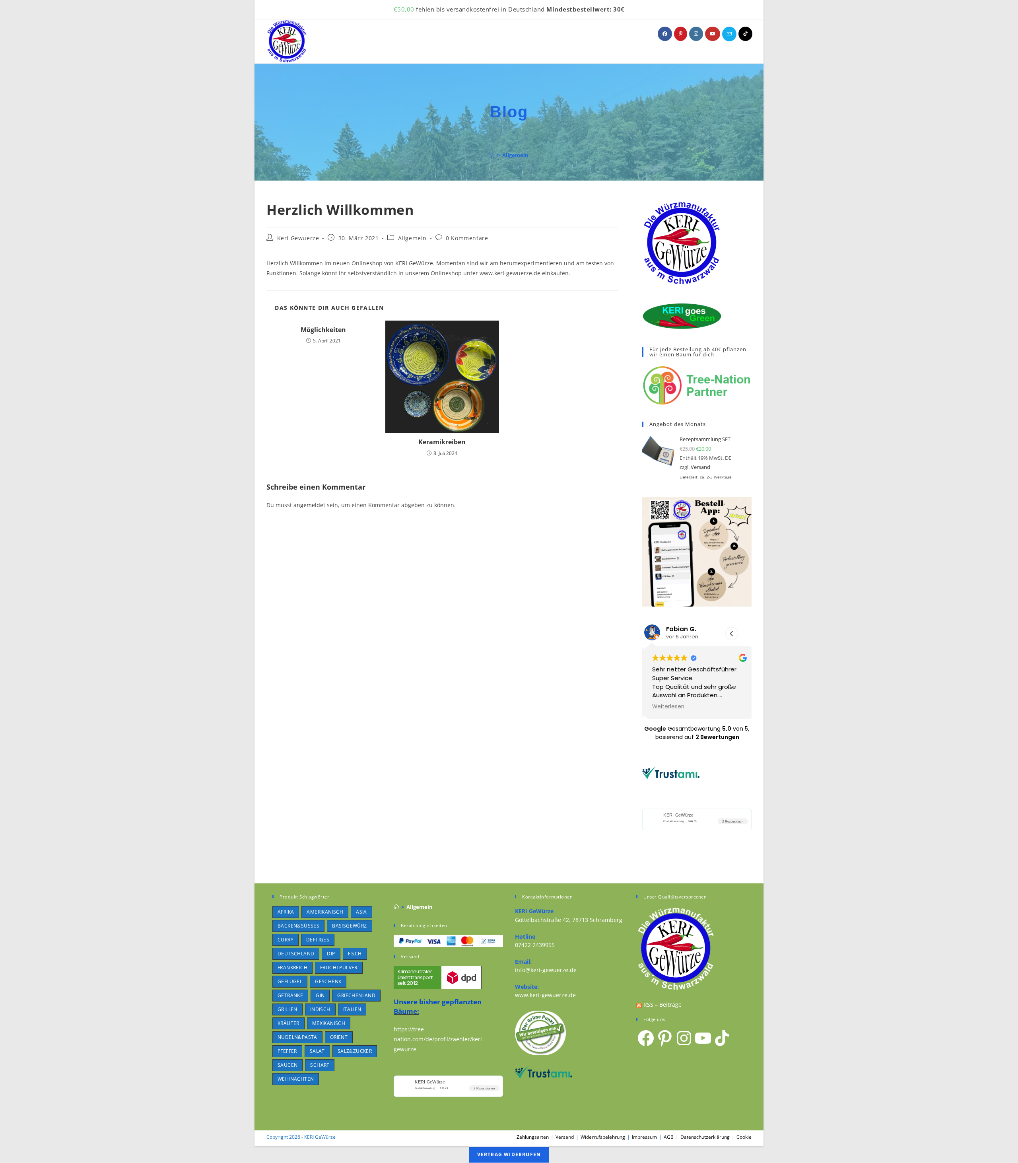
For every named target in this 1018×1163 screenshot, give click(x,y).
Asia (361, 911)
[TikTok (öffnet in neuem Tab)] (745, 34)
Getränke (290, 995)
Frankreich (292, 967)
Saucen (287, 1065)
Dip (331, 953)
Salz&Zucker (355, 1051)
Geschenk (328, 981)
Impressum (644, 1137)
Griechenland (356, 995)
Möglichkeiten (323, 329)
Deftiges (317, 939)
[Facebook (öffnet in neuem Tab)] (665, 34)
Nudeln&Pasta (297, 1037)
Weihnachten (296, 1078)
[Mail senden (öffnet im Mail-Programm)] (729, 34)
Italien (352, 1009)
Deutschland (296, 953)
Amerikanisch (325, 911)
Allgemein (515, 155)
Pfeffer (287, 1051)
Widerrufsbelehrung (603, 1137)
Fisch (355, 953)
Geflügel (290, 981)
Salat (317, 1051)
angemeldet (309, 505)
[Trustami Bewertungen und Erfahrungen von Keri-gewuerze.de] (670, 772)
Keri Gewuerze (298, 238)
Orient (339, 1037)
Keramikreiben (442, 442)
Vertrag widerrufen (509, 1154)
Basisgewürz (349, 925)
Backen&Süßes (298, 925)
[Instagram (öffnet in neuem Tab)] (696, 34)
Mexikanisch (328, 1023)
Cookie (744, 1137)
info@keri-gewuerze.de (546, 970)
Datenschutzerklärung (705, 1137)
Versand (700, 467)
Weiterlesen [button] (666, 706)
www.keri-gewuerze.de (545, 995)
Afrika (286, 911)
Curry (285, 939)
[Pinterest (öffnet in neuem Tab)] (680, 34)
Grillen (287, 1009)
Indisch (320, 1009)
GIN (320, 995)
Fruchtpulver (338, 967)
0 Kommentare (467, 238)
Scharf (319, 1065)
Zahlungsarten (533, 1137)
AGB (669, 1137)
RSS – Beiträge (662, 1004)
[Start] (492, 155)
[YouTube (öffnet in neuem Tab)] (712, 34)
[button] (732, 634)
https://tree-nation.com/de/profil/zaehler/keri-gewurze (439, 1039)
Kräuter (288, 1023)
